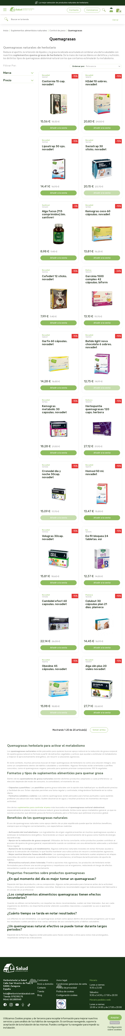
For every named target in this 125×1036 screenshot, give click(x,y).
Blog (39, 995)
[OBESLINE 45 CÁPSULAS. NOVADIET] (58, 689)
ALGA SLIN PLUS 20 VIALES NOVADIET (96, 667)
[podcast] (23, 1005)
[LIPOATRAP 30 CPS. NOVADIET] (58, 169)
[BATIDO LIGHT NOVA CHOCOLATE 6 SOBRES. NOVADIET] (102, 364)
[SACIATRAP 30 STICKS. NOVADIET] (102, 169)
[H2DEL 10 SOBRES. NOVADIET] (102, 104)
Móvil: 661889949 (12, 999)
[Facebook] (5, 1005)
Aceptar (115, 1017)
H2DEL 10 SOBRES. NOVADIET (96, 83)
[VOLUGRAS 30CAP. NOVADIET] (58, 559)
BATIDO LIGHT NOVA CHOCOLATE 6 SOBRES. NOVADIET (98, 344)
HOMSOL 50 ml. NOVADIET (94, 472)
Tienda (40, 991)
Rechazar (115, 1023)
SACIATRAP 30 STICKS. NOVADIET (95, 148)
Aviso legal (61, 980)
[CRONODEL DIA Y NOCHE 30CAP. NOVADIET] (58, 494)
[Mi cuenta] (111, 10)
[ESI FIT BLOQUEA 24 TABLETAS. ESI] (102, 559)
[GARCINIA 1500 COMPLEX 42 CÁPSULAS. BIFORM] (102, 299)
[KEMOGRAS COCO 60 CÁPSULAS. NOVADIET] (102, 234)
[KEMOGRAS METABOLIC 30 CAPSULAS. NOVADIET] (58, 429)
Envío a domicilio (45, 984)
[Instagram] (11, 1005)
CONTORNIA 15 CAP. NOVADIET (53, 83)
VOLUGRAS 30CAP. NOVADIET (52, 537)
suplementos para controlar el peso (34, 807)
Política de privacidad (66, 987)
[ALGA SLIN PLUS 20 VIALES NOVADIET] (102, 689)
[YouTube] (17, 1005)
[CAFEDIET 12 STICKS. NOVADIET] (58, 299)
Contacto (74, 10)
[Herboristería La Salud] (22, 10)
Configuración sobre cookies (115, 1028)
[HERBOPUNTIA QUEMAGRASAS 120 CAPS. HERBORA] (102, 429)
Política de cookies (65, 991)
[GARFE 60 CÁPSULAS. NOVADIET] (58, 364)
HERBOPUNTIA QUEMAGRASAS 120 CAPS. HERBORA (97, 409)
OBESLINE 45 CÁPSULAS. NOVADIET (54, 667)
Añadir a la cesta (58, 128)
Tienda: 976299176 (13, 996)
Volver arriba (99, 730)
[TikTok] (29, 1005)
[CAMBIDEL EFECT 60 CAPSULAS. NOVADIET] (58, 624)
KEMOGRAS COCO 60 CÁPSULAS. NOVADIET (97, 213)
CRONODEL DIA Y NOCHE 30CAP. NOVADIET (51, 474)
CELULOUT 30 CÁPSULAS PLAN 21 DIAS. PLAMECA (96, 604)
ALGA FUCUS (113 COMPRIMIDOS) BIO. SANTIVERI (54, 214)
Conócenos (92, 10)
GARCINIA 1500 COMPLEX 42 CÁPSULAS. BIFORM (96, 279)
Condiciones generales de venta (71, 984)
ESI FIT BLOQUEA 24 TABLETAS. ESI (96, 537)
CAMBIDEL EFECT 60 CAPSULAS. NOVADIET (54, 602)
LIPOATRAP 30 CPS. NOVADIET (53, 148)
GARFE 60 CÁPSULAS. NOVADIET (54, 342)
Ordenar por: (78, 66)
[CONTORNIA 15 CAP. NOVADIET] (58, 104)
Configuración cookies (66, 995)
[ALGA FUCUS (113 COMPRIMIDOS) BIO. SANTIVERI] (58, 234)
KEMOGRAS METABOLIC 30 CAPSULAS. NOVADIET (54, 409)
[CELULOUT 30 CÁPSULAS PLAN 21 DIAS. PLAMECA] (102, 624)
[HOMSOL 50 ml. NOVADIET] (102, 494)
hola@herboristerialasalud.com (19, 993)
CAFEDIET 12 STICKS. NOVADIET (54, 278)
